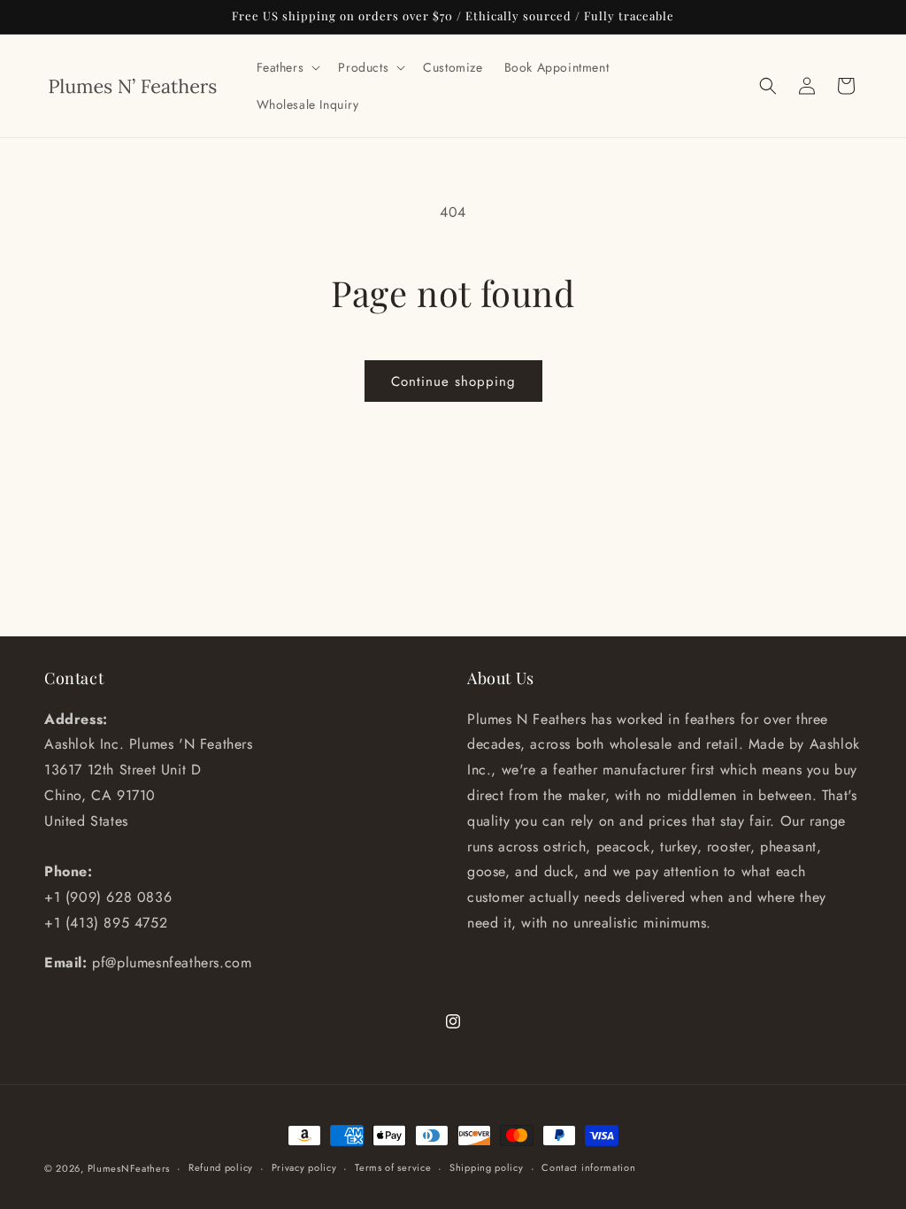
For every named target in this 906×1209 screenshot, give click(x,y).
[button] (287, 67)
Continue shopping (453, 381)
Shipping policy (486, 1167)
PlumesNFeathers (129, 1168)
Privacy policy (304, 1167)
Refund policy (220, 1167)
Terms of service (393, 1167)
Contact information (588, 1167)
